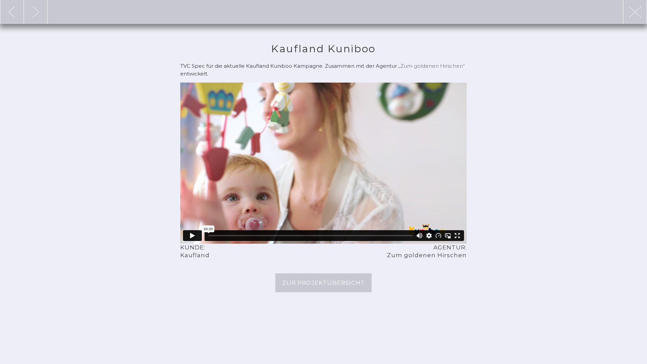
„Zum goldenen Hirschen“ (431, 66)
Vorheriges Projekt (36, 12)
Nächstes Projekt (12, 12)
